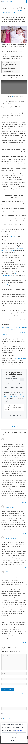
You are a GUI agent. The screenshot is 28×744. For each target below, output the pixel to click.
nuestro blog (12, 236)
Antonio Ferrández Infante (9, 71)
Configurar (14, 740)
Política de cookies (19, 730)
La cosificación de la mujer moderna (9, 64)
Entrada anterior (14, 423)
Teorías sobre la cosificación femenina (11, 65)
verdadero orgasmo (5, 284)
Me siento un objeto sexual (9, 69)
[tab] (9, 383)
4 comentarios (4, 10)
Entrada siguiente (14, 426)
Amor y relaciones (13, 10)
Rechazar (14, 737)
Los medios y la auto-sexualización (10, 67)
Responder (24, 502)
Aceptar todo (14, 733)
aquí (12, 96)
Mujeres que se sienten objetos (8, 68)
